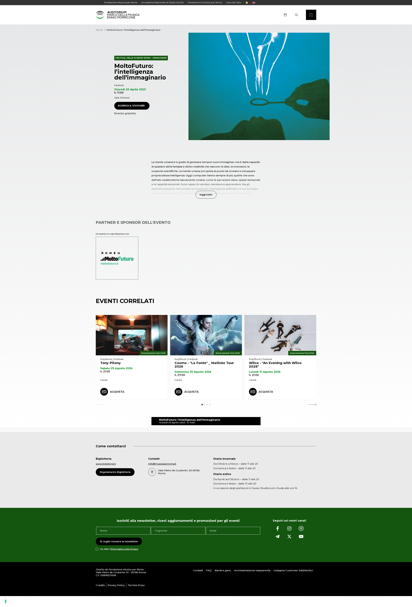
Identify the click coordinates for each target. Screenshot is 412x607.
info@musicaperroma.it (162, 463)
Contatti (198, 570)
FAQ (208, 570)
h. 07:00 (180, 375)
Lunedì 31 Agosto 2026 (265, 371)
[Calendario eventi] (286, 15)
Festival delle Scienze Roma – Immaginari (141, 58)
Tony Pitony (110, 363)
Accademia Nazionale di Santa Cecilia (162, 2)
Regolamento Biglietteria (115, 472)
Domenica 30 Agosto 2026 (193, 371)
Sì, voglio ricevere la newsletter (119, 541)
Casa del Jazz (233, 2)
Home (99, 29)
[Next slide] (312, 404)
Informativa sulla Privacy (124, 549)
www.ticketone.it (106, 463)
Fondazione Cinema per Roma (205, 2)
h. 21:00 (105, 371)
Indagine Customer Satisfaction (293, 570)
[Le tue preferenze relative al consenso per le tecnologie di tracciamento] (6, 601)
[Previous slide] (99, 404)
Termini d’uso (136, 585)
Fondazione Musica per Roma (120, 2)
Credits (100, 585)
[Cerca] (297, 15)
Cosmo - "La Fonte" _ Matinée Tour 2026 (204, 364)
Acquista (117, 391)
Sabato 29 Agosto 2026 (116, 368)
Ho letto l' (119, 549)
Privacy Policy (116, 585)
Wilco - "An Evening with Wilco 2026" (275, 364)
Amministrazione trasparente (252, 570)
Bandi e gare (223, 570)
